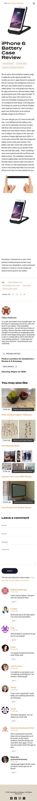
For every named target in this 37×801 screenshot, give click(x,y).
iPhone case (27, 285)
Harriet (13, 709)
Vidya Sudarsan (8, 63)
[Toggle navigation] (29, 3)
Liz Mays (14, 609)
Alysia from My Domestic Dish (22, 728)
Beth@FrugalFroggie (19, 590)
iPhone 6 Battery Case (15, 282)
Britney (13, 687)
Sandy (13, 647)
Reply (14, 601)
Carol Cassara (16, 666)
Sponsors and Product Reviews (13, 67)
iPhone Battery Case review (11, 285)
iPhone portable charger (10, 289)
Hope (13, 628)
